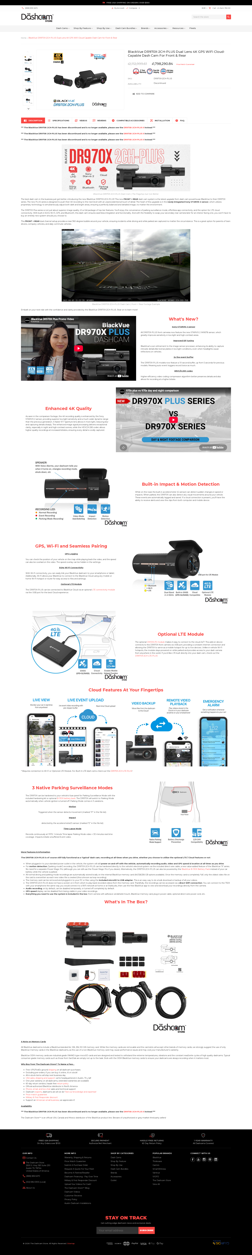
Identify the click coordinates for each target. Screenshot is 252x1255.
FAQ (179, 120)
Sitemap (71, 1243)
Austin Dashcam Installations (77, 1203)
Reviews (99, 120)
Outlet (114, 1180)
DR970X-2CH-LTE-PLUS (146, 656)
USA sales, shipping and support (40, 1078)
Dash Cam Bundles (125, 28)
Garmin (156, 1165)
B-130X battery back (66, 798)
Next (28, 109)
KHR (204, 8)
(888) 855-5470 (33, 1176)
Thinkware (157, 1161)
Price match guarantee (36, 1094)
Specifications (58, 120)
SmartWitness (159, 1169)
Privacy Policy (70, 1199)
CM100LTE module (156, 642)
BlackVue (157, 1157)
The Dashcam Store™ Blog (76, 1188)
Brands (144, 28)
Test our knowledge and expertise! (80, 1092)
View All (156, 1184)
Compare (133, 8)
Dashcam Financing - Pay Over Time (81, 1176)
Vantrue (156, 1173)
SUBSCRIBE (146, 1230)
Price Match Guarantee (75, 1161)
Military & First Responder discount (42, 1097)
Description (33, 120)
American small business (47, 1100)
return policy (63, 1083)
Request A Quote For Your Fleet (79, 1169)
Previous (28, 52)
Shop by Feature (82, 28)
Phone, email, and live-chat (38, 1089)
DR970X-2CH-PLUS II (134, 127)
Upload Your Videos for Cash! (77, 1184)
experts (38, 1092)
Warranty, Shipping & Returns (77, 1157)
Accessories (160, 28)
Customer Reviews (73, 1195)
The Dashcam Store (162, 1180)
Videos (81, 120)
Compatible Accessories (128, 120)
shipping (52, 1070)
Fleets (192, 28)
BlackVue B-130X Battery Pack (196, 869)
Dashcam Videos (72, 1192)
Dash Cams (62, 28)
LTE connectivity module (103, 590)
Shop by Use (103, 28)
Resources (177, 28)
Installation (160, 120)
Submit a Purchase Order (76, 1165)
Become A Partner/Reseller (77, 1173)
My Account (117, 8)
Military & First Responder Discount (80, 1180)
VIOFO (156, 1176)
